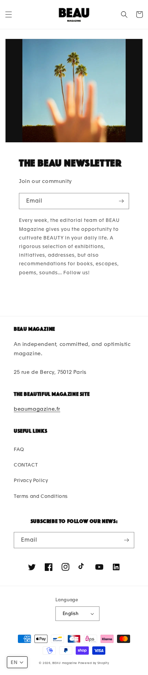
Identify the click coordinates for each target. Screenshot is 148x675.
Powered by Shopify (93, 663)
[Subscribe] (121, 201)
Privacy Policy (31, 480)
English (71, 613)
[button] (8, 14)
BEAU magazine (64, 663)
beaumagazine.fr (37, 409)
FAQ (19, 449)
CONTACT (26, 465)
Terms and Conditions (41, 496)
